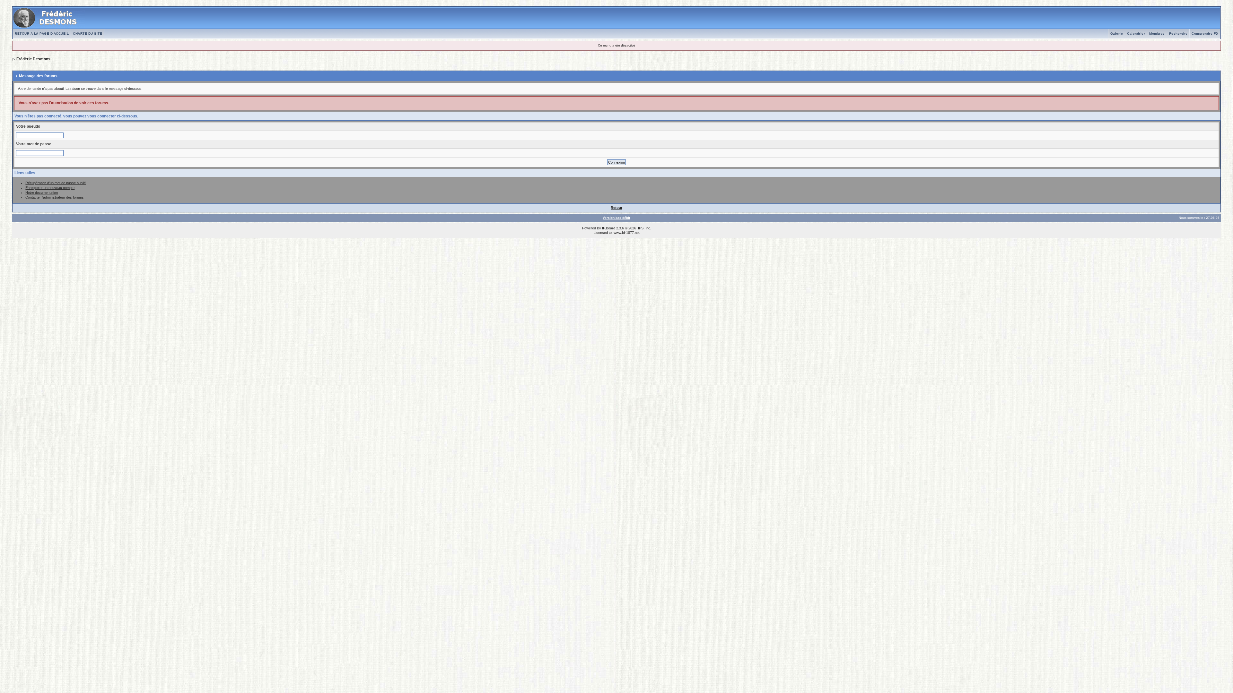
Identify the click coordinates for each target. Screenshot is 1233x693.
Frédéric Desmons (33, 59)
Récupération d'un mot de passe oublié (55, 183)
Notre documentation (41, 192)
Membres (1157, 33)
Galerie (1116, 33)
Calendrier (1136, 33)
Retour (616, 208)
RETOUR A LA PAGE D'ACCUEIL (42, 33)
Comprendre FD (1205, 33)
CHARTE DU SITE (87, 33)
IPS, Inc (644, 228)
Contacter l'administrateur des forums (54, 197)
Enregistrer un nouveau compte (49, 188)
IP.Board (608, 228)
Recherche (1178, 33)
